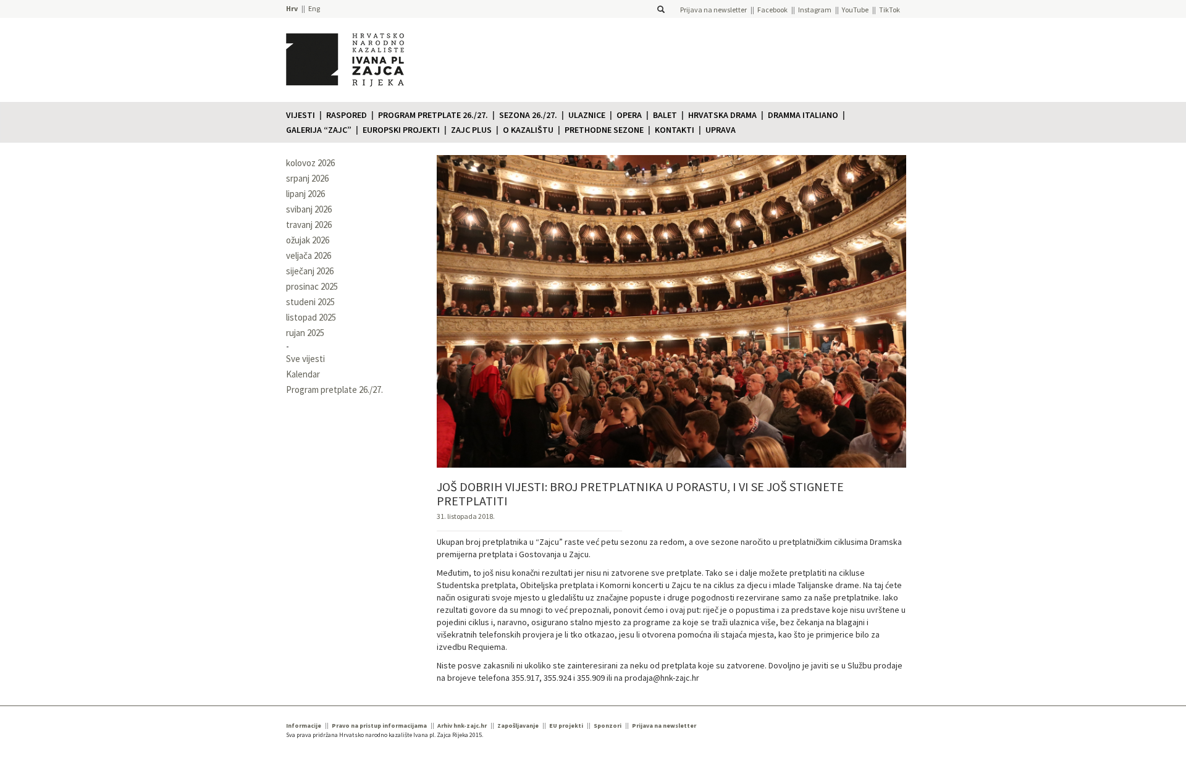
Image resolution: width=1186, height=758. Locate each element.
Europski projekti (401, 129)
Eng (314, 8)
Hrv (292, 8)
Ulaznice (586, 114)
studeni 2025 (310, 302)
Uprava (720, 129)
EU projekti (566, 726)
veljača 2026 (308, 255)
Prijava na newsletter (713, 9)
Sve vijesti (305, 358)
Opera (629, 114)
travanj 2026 (309, 224)
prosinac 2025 (312, 286)
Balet (665, 114)
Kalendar (303, 374)
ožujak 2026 (307, 240)
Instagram (814, 9)
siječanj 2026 (310, 271)
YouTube (855, 9)
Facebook (772, 9)
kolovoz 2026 (310, 163)
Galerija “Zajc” (318, 129)
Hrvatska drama (722, 114)
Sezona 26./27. (528, 114)
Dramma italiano (803, 114)
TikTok (889, 9)
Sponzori (607, 726)
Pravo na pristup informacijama (379, 726)
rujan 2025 (305, 333)
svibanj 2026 (309, 209)
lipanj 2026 (305, 194)
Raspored (346, 114)
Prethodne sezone (604, 129)
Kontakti (674, 129)
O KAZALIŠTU (528, 129)
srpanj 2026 (307, 178)
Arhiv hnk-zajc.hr (462, 726)
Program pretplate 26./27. (433, 114)
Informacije (303, 726)
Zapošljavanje (518, 726)
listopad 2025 (311, 317)
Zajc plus (471, 129)
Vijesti (300, 114)
